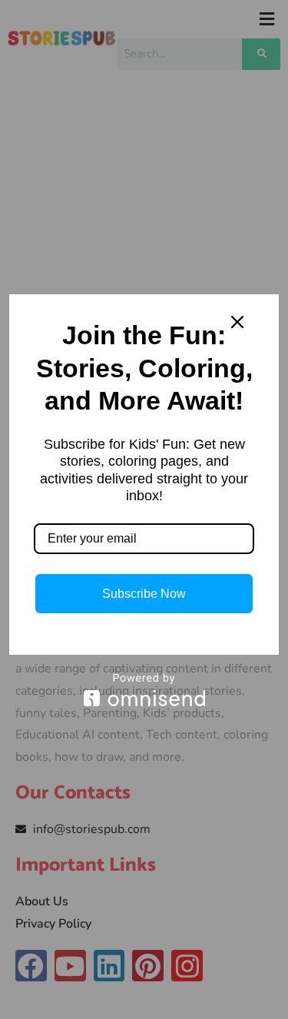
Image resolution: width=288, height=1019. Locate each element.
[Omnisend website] (144, 690)
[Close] (237, 322)
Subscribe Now (144, 593)
